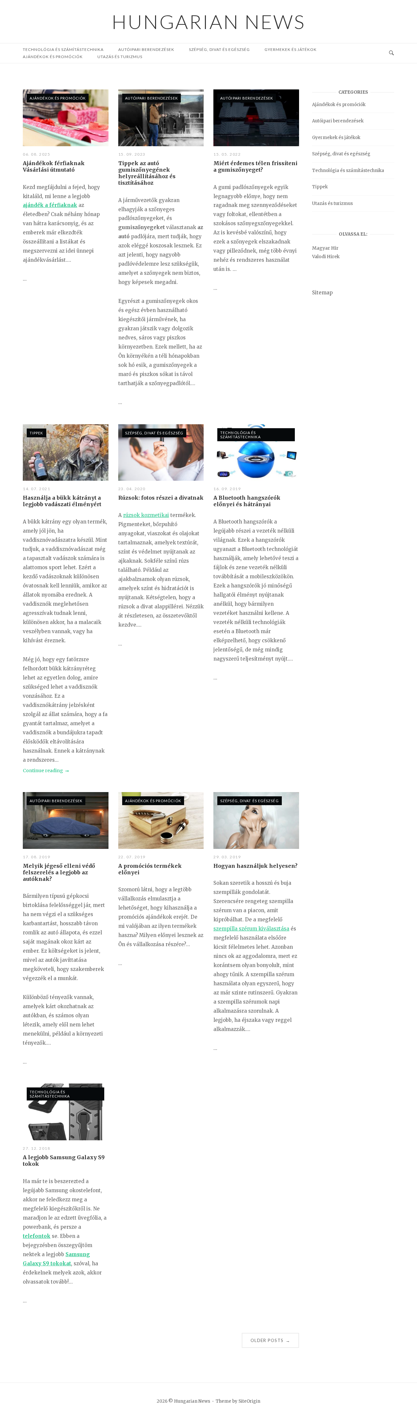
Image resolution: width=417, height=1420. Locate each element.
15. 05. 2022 (227, 154)
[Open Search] (391, 53)
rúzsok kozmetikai (146, 515)
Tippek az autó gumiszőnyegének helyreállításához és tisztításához (147, 173)
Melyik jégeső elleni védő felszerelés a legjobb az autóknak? (59, 872)
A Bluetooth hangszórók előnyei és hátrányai (246, 500)
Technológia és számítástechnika (240, 434)
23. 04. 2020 (132, 488)
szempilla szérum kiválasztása (251, 929)
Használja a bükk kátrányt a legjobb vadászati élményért (62, 500)
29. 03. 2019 (227, 856)
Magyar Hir (325, 248)
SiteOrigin (249, 1401)
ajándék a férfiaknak (50, 205)
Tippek (36, 433)
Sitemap (322, 292)
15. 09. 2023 (132, 154)
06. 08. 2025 (36, 154)
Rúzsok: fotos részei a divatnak (161, 497)
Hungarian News (209, 21)
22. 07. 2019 (132, 856)
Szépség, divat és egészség (219, 49)
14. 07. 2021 (36, 488)
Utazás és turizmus (119, 56)
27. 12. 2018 (36, 1148)
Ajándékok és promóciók (53, 56)
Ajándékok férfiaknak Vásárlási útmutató (54, 166)
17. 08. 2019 (36, 856)
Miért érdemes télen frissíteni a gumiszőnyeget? (255, 166)
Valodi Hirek (326, 256)
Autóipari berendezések (151, 98)
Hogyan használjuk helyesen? (255, 866)
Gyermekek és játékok (291, 49)
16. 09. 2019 (227, 488)
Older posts (270, 1340)
